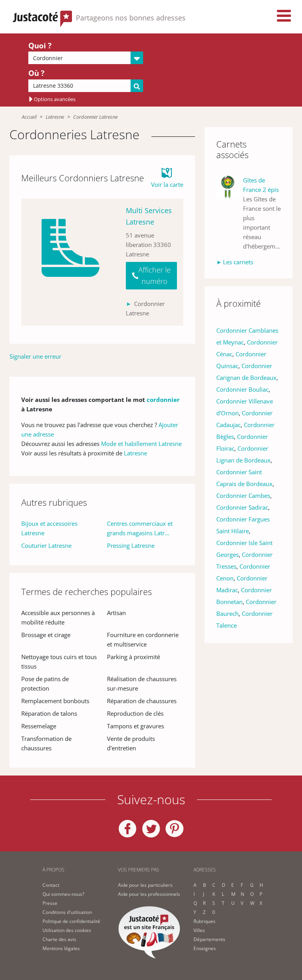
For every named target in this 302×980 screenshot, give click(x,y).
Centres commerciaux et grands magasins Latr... (140, 528)
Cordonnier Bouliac (242, 389)
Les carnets (238, 262)
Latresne (55, 116)
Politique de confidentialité (71, 921)
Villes (199, 930)
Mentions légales (61, 948)
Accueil (29, 116)
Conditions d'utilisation (67, 912)
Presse (49, 903)
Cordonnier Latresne (95, 116)
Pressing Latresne (131, 545)
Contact (50, 885)
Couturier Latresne (46, 545)
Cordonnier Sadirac (242, 507)
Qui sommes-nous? (63, 894)
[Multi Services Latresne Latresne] (70, 262)
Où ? (36, 73)
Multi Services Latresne (149, 216)
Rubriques (204, 921)
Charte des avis (59, 939)
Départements (209, 939)
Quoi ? (40, 46)
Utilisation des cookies (66, 930)
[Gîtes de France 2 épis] (229, 213)
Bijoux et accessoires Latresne (49, 528)
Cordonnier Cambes (243, 495)
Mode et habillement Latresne (141, 444)
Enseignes (204, 948)
